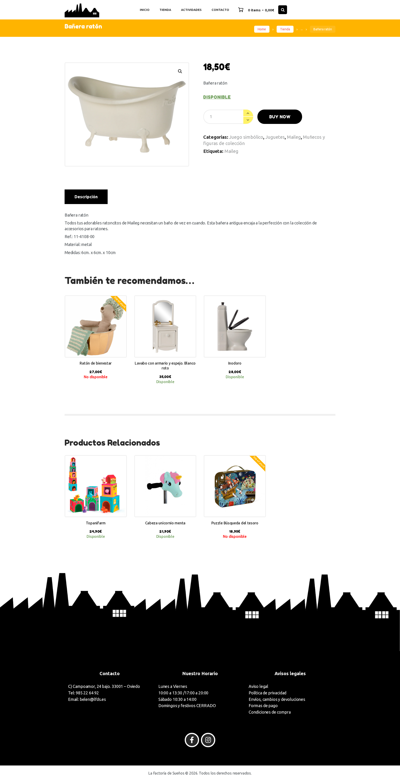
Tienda (285, 29)
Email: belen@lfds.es (87, 699)
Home (262, 29)
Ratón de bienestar (96, 363)
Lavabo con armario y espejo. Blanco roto (165, 365)
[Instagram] (208, 740)
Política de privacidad (267, 692)
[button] (180, 71)
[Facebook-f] (192, 740)
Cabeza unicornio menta (165, 523)
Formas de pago (263, 705)
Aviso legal (258, 686)
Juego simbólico (246, 137)
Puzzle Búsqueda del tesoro (234, 523)
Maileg (294, 137)
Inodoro (234, 363)
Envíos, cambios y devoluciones (277, 699)
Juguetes (275, 137)
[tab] (86, 196)
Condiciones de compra (270, 712)
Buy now (280, 116)
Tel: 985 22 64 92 (83, 692)
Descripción (86, 196)
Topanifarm (96, 523)
